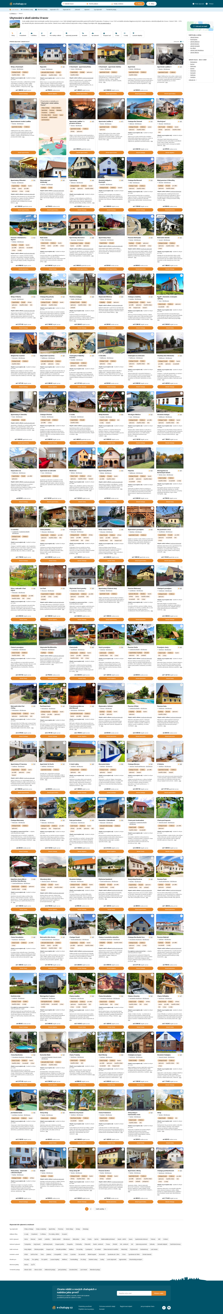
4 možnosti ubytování (29, 253)
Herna (26, 1239)
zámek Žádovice (194, 41)
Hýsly (43, 299)
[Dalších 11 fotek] (169, 167)
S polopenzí (89, 1249)
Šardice (43, 1115)
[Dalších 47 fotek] (23, 751)
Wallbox (71, 1249)
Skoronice (73, 240)
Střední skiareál (147, 1254)
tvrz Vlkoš (193, 48)
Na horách (102, 1254)
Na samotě (44, 117)
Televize (153, 1239)
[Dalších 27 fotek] (82, 108)
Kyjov (160, 301)
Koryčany (20, 1115)
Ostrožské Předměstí (47, 1057)
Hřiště (26, 1254)
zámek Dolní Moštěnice (197, 50)
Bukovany (15, 822)
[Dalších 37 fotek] (82, 457)
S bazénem (44, 112)
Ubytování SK (66, 9)
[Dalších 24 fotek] (82, 693)
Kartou (26, 1264)
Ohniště (115, 1244)
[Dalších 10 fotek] (52, 54)
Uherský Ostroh (163, 822)
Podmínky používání (85, 1306)
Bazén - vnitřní (122, 1239)
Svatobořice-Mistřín (24, 531)
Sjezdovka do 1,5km (113, 1254)
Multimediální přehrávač (108, 1239)
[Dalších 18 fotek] (140, 401)
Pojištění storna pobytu (86, 1309)
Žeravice (161, 123)
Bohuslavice (15, 710)
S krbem (165, 1239)
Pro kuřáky (79, 1249)
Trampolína (27, 1244)
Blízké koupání (53, 117)
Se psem (55, 115)
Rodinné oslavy (93, 1259)
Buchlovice (15, 939)
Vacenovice (103, 240)
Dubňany (102, 766)
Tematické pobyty (111, 9)
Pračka (89, 1239)
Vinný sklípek (27, 1249)
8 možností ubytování (117, 890)
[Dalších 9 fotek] (82, 1099)
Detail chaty (52, 269)
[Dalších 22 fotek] (82, 401)
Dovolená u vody (28, 9)
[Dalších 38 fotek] (82, 807)
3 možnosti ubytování (29, 194)
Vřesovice (44, 532)
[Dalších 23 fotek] (52, 167)
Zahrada (152, 1244)
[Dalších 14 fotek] (140, 108)
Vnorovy (102, 708)
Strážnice (102, 590)
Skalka (72, 299)
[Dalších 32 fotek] (111, 807)
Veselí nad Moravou (140, 766)
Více (32, 86)
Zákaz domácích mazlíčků (111, 1249)
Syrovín (161, 240)
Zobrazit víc (192, 80)
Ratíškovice (44, 358)
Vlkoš (130, 182)
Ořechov (44, 417)
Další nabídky (100, 1209)
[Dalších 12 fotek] (140, 167)
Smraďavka (103, 939)
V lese (124, 1254)
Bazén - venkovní (98, 1244)
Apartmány (44, 110)
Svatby (102, 1259)
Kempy (78, 1229)
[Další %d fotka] (140, 54)
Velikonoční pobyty (50, 1269)
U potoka (73, 1254)
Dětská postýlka (38, 1249)
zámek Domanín (195, 46)
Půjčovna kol (133, 1249)
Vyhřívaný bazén (47, 1244)
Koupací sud (49, 1249)
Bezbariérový (144, 1249)
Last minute (15, 9)
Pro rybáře (44, 1259)
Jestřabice (15, 1115)
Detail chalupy (23, 93)
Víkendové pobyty (42, 9)
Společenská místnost (141, 1239)
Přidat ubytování (199, 4)
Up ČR (33, 1264)
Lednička (47, 1239)
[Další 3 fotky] (111, 167)
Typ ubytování (98, 9)
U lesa (65, 1254)
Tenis (42, 1254)
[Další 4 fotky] (169, 54)
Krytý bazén (37, 1244)
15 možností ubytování (117, 1182)
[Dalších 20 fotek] (82, 167)
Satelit (40, 1239)
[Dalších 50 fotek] (52, 693)
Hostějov (131, 299)
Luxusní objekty (54, 1259)
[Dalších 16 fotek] (52, 224)
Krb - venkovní (124, 1244)
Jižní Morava (20, 69)
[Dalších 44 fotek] (140, 693)
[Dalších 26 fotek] (111, 342)
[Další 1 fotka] (111, 1099)
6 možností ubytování (58, 602)
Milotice (102, 299)
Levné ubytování (111, 1259)
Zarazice (131, 766)
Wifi (159, 1239)
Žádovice (131, 123)
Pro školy (83, 1259)
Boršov (160, 475)
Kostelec (73, 360)
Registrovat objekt (126, 1306)
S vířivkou (52, 112)
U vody (26, 1234)
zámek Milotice (194, 52)
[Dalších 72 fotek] (111, 751)
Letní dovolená (45, 120)
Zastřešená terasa (175, 1244)
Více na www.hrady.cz (104, 23)
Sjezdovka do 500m (134, 1254)
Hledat (140, 4)
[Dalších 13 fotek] (82, 224)
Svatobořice (15, 531)
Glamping (59, 110)
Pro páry (26, 1259)
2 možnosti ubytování (87, 78)
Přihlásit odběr (158, 1293)
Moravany (15, 358)
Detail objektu (52, 93)
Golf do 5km (34, 1254)
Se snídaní (98, 1249)
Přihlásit (211, 4)
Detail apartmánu (82, 93)
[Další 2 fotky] (52, 1099)
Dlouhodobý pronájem (135, 1259)
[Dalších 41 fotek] (23, 167)
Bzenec (131, 69)
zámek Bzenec (194, 37)
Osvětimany (162, 531)
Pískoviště (87, 1244)
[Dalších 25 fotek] (23, 457)
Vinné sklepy (69, 1229)
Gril (132, 1244)
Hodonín (102, 1115)
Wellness (64, 1259)
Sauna (61, 115)
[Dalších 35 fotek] (82, 342)
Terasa (108, 1244)
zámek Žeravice (194, 44)
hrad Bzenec (193, 39)
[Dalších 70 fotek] (140, 284)
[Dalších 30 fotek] (111, 401)
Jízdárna (49, 1254)
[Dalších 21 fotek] (111, 54)
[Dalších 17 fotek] (23, 284)
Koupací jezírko (59, 1244)
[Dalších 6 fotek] (82, 54)
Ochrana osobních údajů (107, 1306)
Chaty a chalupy (45, 108)
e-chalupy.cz (13, 13)
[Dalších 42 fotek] (23, 224)
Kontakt (102, 1309)
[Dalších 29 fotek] (169, 342)
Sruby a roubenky (56, 108)
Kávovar (33, 1239)
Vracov (14, 69)
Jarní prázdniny (62, 1269)
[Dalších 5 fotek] (52, 342)
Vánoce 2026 (38, 1269)
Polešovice (161, 590)
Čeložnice (131, 532)
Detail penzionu (170, 210)
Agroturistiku (122, 1259)
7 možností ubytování (146, 658)
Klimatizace (66, 1239)
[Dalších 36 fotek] (52, 401)
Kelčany (14, 241)
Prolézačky (79, 1244)
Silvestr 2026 (27, 1269)
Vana (83, 1239)
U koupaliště (57, 1254)
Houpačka (70, 1244)
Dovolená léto (73, 1269)
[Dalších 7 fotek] (140, 575)
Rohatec (131, 881)
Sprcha (96, 1239)
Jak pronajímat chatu (147, 1306)
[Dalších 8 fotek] (23, 54)
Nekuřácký (124, 1249)
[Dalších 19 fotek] (111, 108)
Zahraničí (77, 9)
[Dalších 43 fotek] (52, 807)
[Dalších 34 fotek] (82, 983)
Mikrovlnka (76, 1239)
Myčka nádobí (56, 1239)
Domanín (102, 184)
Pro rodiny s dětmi (46, 115)
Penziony (52, 110)
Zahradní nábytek (162, 1244)
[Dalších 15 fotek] (140, 516)
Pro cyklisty (35, 1259)
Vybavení (86, 9)
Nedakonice (45, 998)
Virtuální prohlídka (61, 1249)
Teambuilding (74, 1259)
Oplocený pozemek (141, 1244)
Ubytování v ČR (54, 9)
